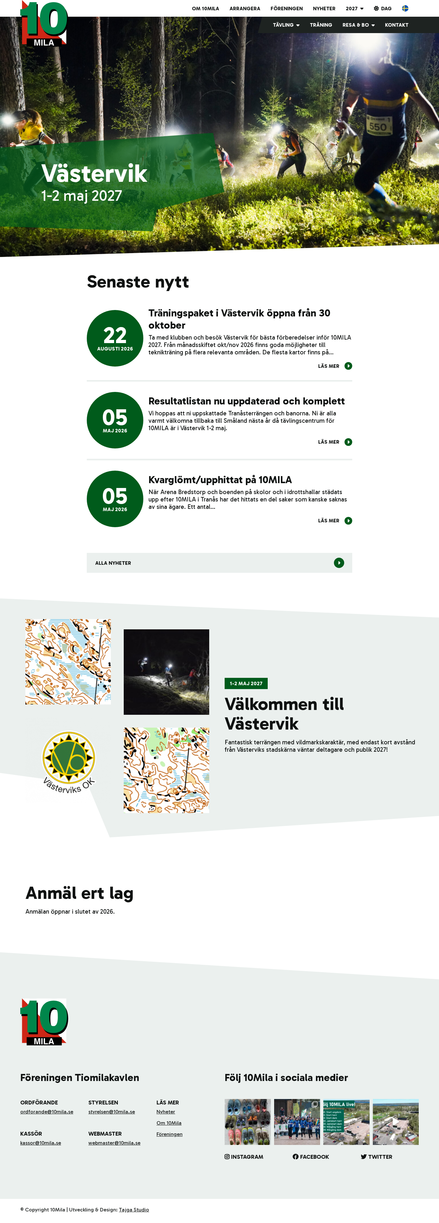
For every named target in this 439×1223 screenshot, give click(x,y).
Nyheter (324, 8)
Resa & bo (356, 25)
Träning (321, 25)
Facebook (314, 1156)
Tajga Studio (134, 1210)
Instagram (247, 1156)
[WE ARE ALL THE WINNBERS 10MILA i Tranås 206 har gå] (297, 1122)
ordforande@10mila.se (46, 1112)
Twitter (380, 1156)
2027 (352, 8)
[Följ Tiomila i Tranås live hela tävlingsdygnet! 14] (346, 1122)
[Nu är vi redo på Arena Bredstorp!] (396, 1122)
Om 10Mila (205, 8)
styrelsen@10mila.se (111, 1112)
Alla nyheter (113, 563)
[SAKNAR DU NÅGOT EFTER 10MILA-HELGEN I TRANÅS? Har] (248, 1122)
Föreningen (287, 8)
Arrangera (244, 8)
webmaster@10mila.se (114, 1143)
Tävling (283, 25)
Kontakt (396, 25)
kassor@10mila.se (40, 1143)
